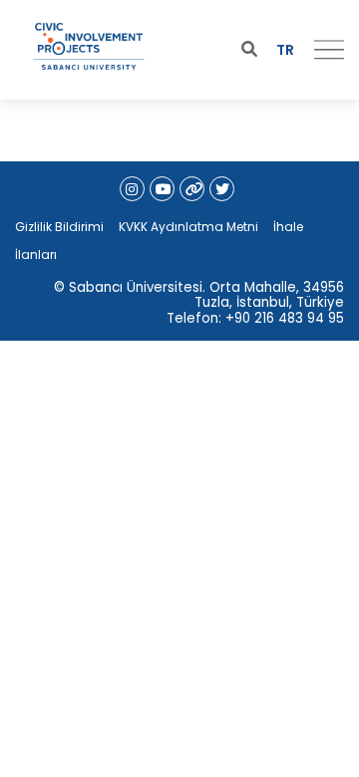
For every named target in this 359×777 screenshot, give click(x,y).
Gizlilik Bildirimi (59, 226)
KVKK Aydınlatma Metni (188, 226)
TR (285, 50)
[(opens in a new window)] (132, 188)
